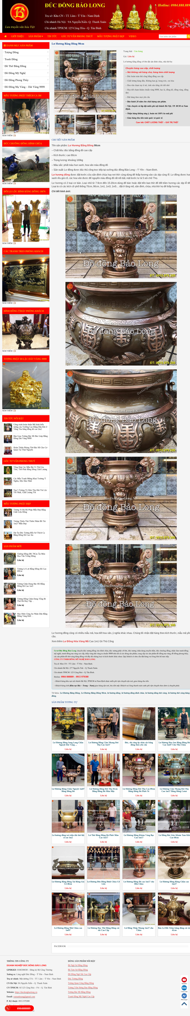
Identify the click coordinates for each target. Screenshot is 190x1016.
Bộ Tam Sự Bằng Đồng (78, 970)
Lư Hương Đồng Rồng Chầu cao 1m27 (174, 883)
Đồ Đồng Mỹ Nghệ (15, 73)
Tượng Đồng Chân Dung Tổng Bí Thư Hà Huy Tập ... (31, 600)
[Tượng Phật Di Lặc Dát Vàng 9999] (25, 385)
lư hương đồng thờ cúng (156, 693)
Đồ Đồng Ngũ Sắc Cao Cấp (79, 974)
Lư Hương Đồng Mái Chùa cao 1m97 (68, 929)
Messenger (184, 999)
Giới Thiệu (17, 36)
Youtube (184, 983)
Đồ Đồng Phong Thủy (16, 80)
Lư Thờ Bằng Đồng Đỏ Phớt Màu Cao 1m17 (103, 836)
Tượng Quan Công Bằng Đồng (81, 983)
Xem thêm (7, 135)
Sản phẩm (35, 36)
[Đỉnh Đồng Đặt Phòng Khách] (25, 331)
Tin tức (52, 36)
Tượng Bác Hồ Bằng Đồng (79, 992)
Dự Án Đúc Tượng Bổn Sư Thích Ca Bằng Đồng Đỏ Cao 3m (29, 534)
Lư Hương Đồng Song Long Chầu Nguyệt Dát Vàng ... (68, 743)
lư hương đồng (113, 693)
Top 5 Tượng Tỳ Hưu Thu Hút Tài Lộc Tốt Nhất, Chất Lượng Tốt (30, 491)
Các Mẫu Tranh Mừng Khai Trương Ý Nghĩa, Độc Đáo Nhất (30, 479)
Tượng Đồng (12, 52)
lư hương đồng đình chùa (133, 693)
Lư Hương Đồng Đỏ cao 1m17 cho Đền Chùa (139, 883)
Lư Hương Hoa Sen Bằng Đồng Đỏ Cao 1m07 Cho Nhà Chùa (174, 743)
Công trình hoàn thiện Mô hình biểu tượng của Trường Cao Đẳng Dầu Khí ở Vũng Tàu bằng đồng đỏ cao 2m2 (30, 426)
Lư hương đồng (61, 174)
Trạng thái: (128, 51)
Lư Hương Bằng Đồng (81, 145)
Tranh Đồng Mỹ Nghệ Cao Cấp (81, 996)
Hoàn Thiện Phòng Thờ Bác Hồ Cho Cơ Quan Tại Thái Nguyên (30, 448)
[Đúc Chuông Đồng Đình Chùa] (25, 164)
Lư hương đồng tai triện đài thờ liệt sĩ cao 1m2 (68, 836)
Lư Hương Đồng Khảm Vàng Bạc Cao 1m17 (139, 836)
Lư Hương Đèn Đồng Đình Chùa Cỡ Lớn (103, 883)
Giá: (125, 56)
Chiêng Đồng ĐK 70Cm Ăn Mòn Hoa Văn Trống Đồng (31, 555)
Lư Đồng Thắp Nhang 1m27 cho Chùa (138, 929)
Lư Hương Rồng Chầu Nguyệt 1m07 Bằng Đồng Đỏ (68, 790)
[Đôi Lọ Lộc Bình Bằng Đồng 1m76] (25, 218)
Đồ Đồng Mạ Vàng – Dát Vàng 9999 (25, 86)
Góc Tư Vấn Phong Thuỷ (77, 36)
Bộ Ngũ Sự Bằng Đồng (78, 965)
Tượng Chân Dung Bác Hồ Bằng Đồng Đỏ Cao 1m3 (31, 585)
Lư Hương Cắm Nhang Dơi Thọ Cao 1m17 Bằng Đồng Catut (174, 790)
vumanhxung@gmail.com (24, 997)
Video (132, 36)
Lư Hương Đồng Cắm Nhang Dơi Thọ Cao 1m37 (103, 743)
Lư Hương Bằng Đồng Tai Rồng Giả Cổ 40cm (68, 883)
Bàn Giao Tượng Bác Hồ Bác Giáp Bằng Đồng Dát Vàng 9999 (31, 437)
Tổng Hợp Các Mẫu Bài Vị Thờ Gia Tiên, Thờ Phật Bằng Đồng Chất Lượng (30, 468)
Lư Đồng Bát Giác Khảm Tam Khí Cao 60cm (174, 836)
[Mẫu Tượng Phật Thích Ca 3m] (25, 116)
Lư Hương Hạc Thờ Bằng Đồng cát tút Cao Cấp (103, 929)
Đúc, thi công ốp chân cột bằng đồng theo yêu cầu (139, 743)
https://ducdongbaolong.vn (26, 992)
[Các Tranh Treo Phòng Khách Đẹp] (25, 278)
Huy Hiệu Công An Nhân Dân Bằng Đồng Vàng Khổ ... (32, 615)
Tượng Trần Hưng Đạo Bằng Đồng (83, 987)
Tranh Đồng (11, 59)
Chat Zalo (184, 991)
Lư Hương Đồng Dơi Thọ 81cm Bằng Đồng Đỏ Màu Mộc (104, 790)
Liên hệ (131, 56)
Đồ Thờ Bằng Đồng (15, 66)
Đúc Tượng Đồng (75, 979)
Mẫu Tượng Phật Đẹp (110, 36)
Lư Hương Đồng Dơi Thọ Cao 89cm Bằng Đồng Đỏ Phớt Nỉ (139, 790)
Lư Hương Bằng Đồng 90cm (93, 693)
